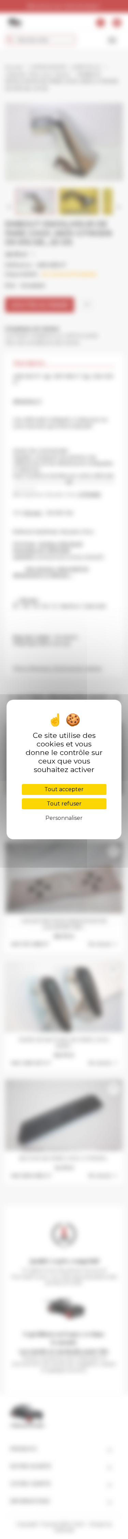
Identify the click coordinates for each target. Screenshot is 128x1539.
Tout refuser (64, 803)
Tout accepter (64, 789)
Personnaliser (64, 818)
